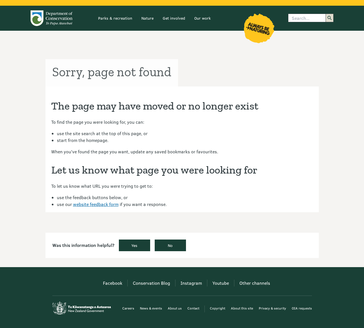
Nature (147, 18)
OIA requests (302, 308)
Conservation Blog (151, 283)
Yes (134, 245)
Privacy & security (272, 308)
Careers (128, 308)
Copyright (217, 308)
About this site (242, 308)
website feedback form (96, 204)
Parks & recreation (115, 18)
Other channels (254, 283)
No (170, 245)
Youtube (220, 283)
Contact (193, 308)
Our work (202, 18)
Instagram (191, 283)
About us (175, 308)
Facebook (112, 283)
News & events (151, 308)
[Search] (330, 18)
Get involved (174, 18)
